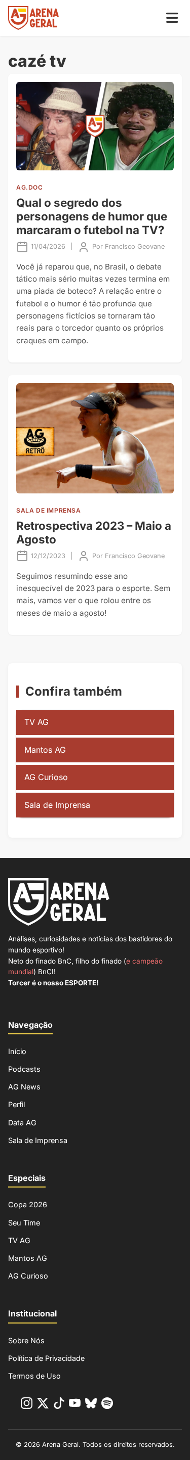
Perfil (16, 1104)
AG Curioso (46, 777)
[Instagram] (26, 1405)
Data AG (22, 1122)
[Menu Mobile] (172, 18)
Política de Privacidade (46, 1358)
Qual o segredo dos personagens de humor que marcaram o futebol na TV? (91, 216)
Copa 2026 (27, 1204)
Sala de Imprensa (57, 805)
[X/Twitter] (43, 1405)
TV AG (36, 722)
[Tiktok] (59, 1405)
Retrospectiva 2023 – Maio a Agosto (93, 532)
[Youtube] (75, 1405)
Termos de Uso (34, 1376)
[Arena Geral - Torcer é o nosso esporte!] (33, 18)
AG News (24, 1086)
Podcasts (24, 1069)
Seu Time (24, 1222)
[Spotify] (107, 1405)
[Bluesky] (91, 1405)
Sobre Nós (26, 1340)
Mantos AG (45, 750)
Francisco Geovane (135, 246)
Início (17, 1051)
